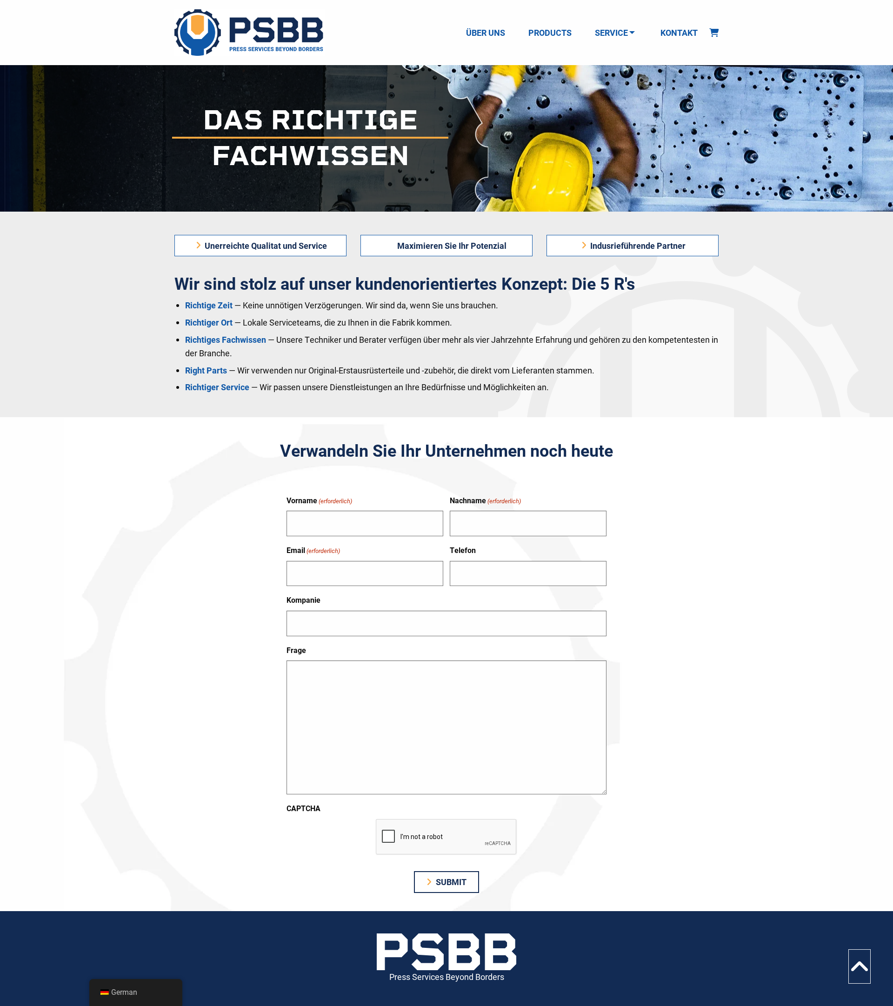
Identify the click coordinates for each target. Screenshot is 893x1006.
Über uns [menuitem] (485, 32)
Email (313, 550)
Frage (296, 650)
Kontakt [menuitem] (679, 32)
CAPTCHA (303, 808)
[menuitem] (714, 32)
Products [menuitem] (550, 32)
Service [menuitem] (611, 32)
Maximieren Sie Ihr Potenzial (450, 245)
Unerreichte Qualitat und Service (265, 245)
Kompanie (303, 600)
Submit (450, 881)
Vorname (319, 500)
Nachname (485, 500)
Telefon (463, 550)
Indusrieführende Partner (637, 245)
